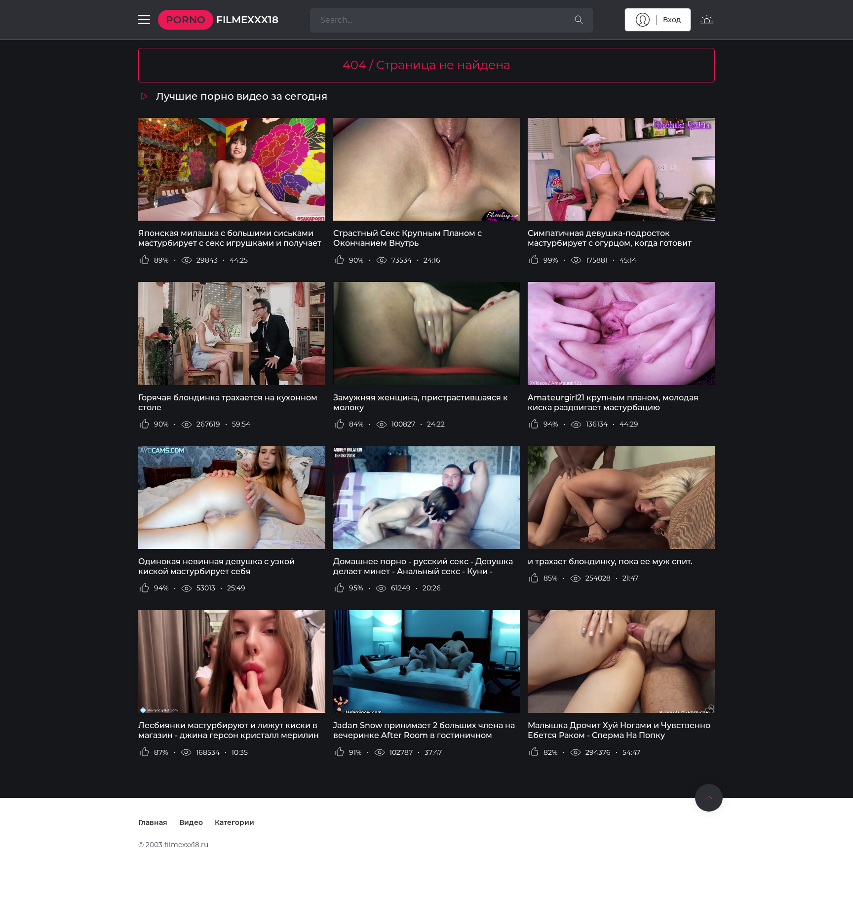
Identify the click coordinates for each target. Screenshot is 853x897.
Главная (152, 822)
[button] (144, 20)
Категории (234, 822)
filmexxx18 (222, 20)
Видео (191, 822)
